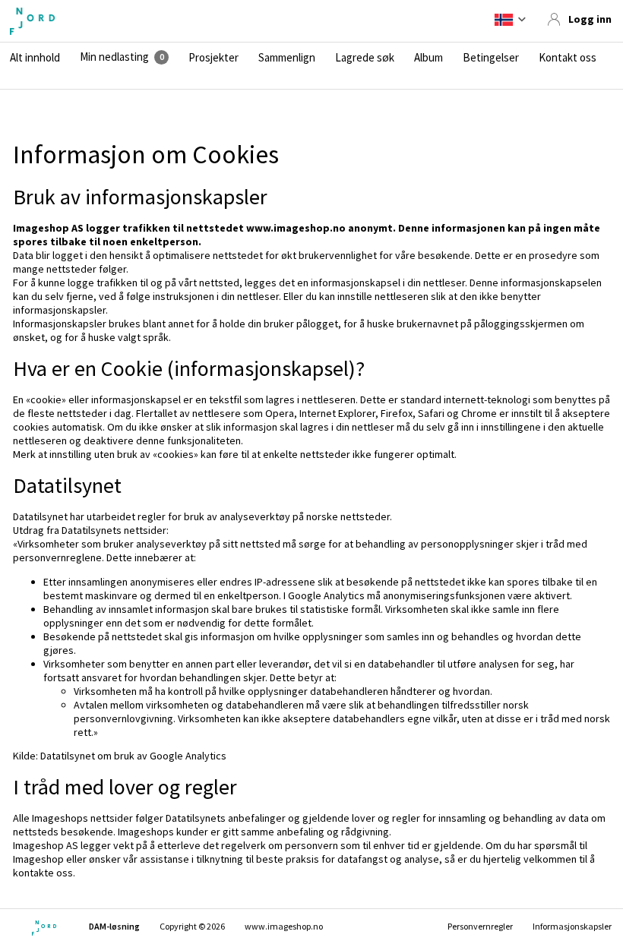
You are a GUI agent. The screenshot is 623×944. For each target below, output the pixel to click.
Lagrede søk (364, 58)
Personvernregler (480, 926)
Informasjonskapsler (572, 926)
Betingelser (491, 58)
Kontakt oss (567, 58)
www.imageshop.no (284, 926)
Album (428, 58)
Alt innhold (35, 58)
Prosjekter (213, 58)
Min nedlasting (114, 57)
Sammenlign (286, 58)
